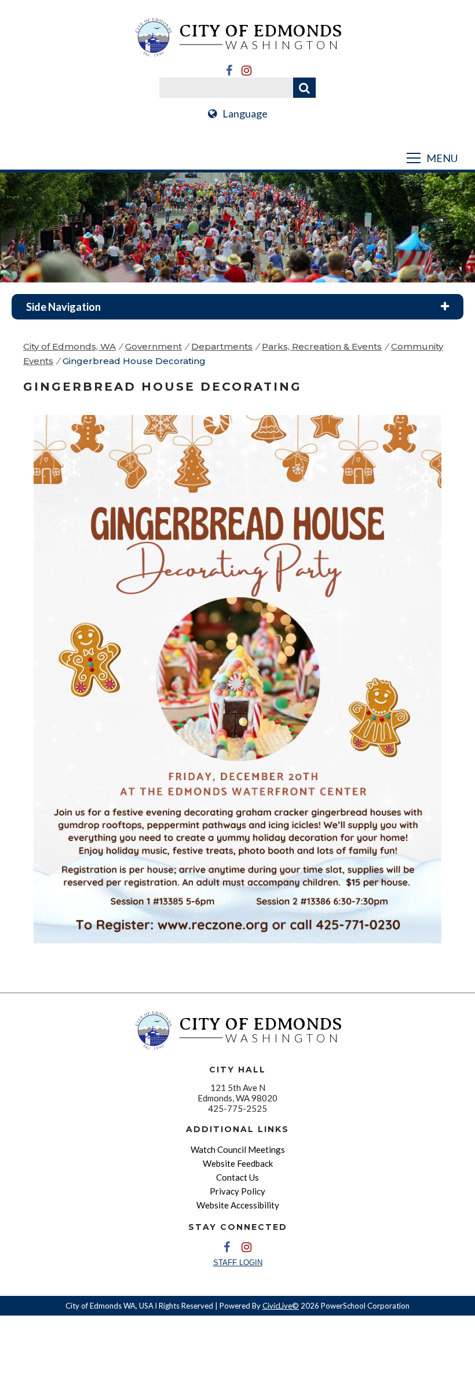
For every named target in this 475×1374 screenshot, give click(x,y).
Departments (222, 346)
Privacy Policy (237, 1191)
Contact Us (237, 1177)
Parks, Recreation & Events (322, 346)
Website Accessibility (237, 1205)
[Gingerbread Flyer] (238, 951)
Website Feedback (238, 1163)
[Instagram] (246, 70)
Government (153, 346)
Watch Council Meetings (238, 1149)
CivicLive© (280, 1305)
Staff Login (237, 1262)
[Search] (304, 88)
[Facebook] (229, 70)
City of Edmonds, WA (69, 346)
